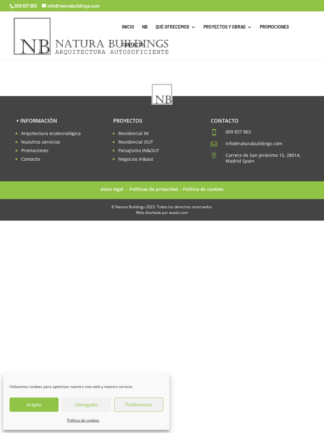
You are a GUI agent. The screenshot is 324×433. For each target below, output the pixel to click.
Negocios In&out (135, 159)
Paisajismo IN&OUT (138, 150)
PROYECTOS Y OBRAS (224, 27)
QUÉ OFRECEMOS (172, 27)
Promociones (34, 150)
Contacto (30, 159)
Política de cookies (83, 420)
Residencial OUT (135, 142)
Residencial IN (133, 133)
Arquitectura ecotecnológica (51, 133)
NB (145, 27)
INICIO (128, 27)
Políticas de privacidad (153, 189)
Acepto (34, 404)
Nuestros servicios (40, 142)
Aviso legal (113, 189)
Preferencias (138, 404)
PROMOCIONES (274, 27)
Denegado (86, 404)
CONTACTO (133, 44)
